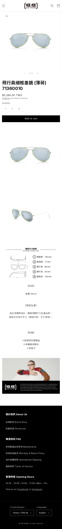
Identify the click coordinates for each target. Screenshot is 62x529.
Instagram (37, 489)
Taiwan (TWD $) (20, 513)
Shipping (6, 98)
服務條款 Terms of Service (19, 466)
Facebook (23, 489)
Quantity (6, 103)
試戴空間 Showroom (16, 428)
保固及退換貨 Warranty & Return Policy (25, 453)
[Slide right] (37, 73)
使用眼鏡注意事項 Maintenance (21, 446)
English (42, 513)
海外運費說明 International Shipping (23, 459)
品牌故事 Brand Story (16, 422)
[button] (3, 6)
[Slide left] (24, 73)
